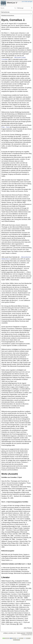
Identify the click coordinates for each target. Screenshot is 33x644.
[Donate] (5, 638)
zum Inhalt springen (27, 1)
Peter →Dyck (5, 127)
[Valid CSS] (27, 638)
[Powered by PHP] (13, 638)
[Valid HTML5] (20, 638)
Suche (15, 8)
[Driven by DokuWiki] (16, 640)
